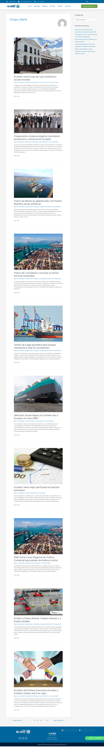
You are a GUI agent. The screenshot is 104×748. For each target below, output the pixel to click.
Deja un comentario (19, 82)
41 (34, 720)
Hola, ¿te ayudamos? (96, 738)
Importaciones (40, 421)
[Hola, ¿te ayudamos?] (87, 738)
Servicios (45, 6)
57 (47, 720)
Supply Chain (29, 206)
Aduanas (27, 563)
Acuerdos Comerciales (31, 82)
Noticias (52, 6)
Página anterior (17, 720)
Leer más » (17, 96)
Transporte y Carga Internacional (42, 206)
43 (41, 720)
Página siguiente (59, 720)
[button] (87, 1)
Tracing (59, 6)
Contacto (68, 6)
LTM (65, 744)
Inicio (29, 6)
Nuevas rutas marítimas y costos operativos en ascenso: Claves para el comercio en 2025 (85, 51)
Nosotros (37, 6)
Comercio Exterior (43, 82)
